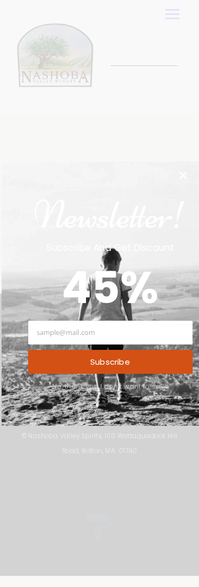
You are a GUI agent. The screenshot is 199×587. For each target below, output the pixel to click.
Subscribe (110, 361)
